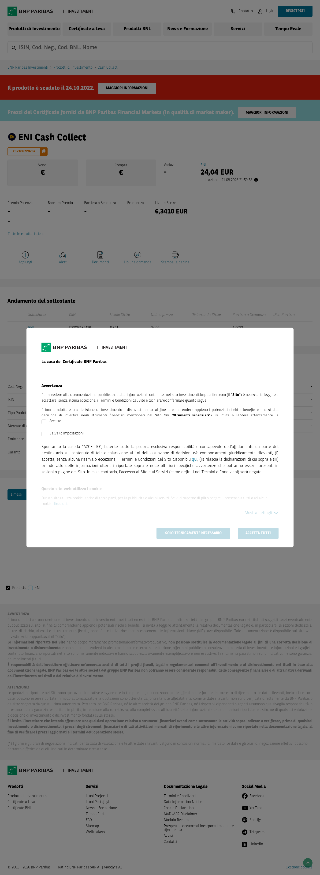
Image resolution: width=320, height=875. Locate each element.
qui (194, 459)
